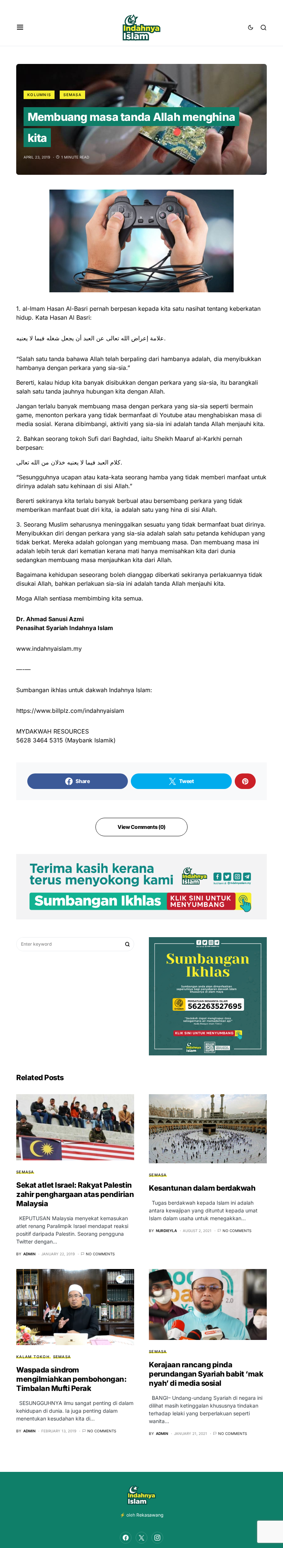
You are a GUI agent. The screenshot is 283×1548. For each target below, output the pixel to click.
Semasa (72, 94)
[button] (20, 27)
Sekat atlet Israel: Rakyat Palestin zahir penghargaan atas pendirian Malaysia (75, 1194)
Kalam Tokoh (32, 1356)
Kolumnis (39, 94)
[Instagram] (157, 1537)
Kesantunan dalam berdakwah (202, 1188)
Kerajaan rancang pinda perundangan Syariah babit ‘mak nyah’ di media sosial (206, 1374)
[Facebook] (126, 1537)
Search (127, 944)
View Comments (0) (141, 827)
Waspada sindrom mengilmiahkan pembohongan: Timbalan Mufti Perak (71, 1379)
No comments (100, 1254)
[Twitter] (141, 1537)
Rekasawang (149, 1515)
